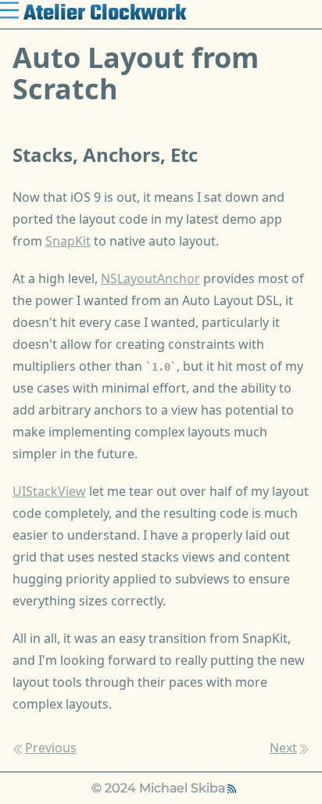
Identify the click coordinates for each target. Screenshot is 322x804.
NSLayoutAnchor (150, 278)
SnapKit (68, 240)
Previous (51, 747)
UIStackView (49, 491)
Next (283, 747)
